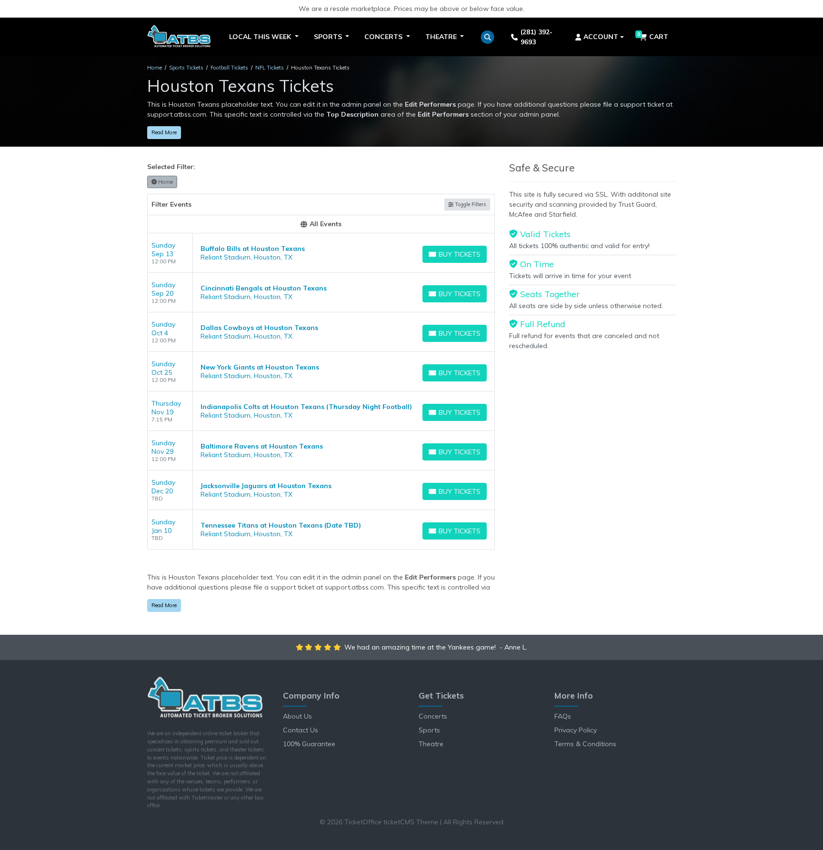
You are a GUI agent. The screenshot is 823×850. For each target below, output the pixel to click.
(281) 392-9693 (536, 37)
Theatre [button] (442, 36)
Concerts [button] (384, 36)
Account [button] (600, 36)
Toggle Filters (469, 204)
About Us (297, 716)
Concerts (433, 716)
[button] (487, 37)
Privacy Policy (575, 730)
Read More (164, 132)
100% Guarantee (309, 744)
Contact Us (300, 730)
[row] (321, 253)
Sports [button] (329, 36)
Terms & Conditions (585, 744)
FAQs (562, 716)
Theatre (431, 744)
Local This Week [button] (261, 36)
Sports (429, 730)
